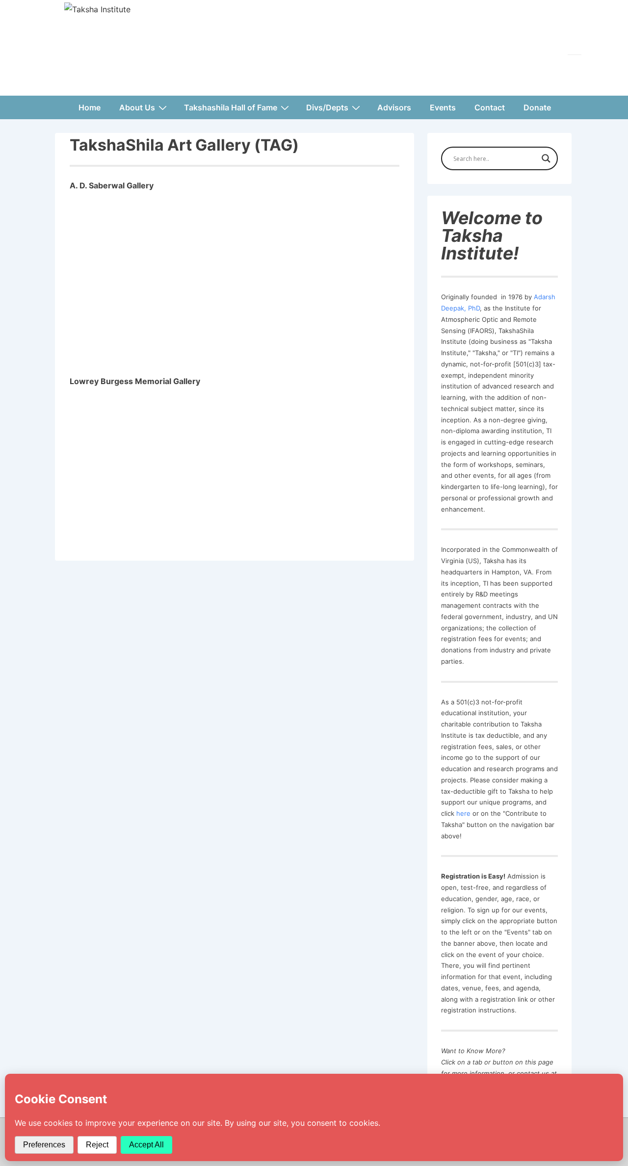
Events (443, 107)
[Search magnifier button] (546, 158)
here (463, 813)
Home (89, 107)
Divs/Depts (327, 107)
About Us (137, 107)
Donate (537, 107)
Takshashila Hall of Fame (230, 107)
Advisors (394, 107)
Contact (489, 107)
